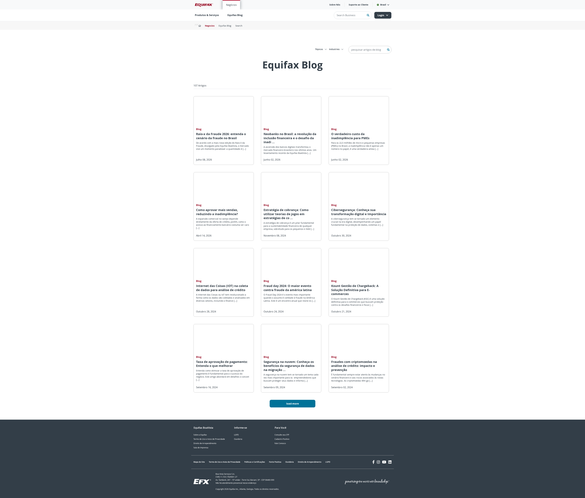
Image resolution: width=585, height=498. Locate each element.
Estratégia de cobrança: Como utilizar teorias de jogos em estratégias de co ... (286, 214)
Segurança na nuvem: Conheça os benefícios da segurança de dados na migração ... (289, 366)
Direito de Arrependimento (204, 443)
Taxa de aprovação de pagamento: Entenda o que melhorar (222, 364)
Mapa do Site (199, 462)
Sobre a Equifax (200, 435)
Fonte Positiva (275, 462)
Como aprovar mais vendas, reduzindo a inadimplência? (217, 212)
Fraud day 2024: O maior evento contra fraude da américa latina (288, 288)
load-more (292, 403)
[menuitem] (231, 4)
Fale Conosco (280, 443)
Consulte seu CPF (282, 435)
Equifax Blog (235, 15)
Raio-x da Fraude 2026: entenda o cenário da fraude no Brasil (221, 136)
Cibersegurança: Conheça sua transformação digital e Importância (358, 212)
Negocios (209, 25)
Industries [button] (334, 49)
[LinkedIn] (390, 462)
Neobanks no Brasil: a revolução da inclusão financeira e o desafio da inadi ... (290, 138)
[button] (382, 4)
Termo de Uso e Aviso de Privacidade (209, 439)
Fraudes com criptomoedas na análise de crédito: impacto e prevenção (354, 366)
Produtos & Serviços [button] (207, 15)
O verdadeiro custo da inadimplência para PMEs (350, 136)
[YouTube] (384, 462)
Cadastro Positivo (282, 439)
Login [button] (381, 15)
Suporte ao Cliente (358, 4)
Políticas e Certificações (254, 462)
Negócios (231, 5)
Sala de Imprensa (200, 447)
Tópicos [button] (319, 49)
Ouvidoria (238, 439)
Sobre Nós (334, 4)
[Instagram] (378, 462)
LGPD (236, 435)
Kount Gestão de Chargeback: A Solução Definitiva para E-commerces (355, 290)
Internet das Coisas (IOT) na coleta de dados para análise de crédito (222, 288)
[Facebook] (373, 462)
